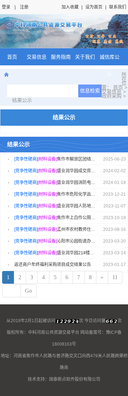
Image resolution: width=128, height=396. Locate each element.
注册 (24, 7)
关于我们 (85, 57)
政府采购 (112, 96)
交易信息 (37, 57)
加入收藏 (70, 7)
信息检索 (90, 90)
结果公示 (22, 100)
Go (28, 291)
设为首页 (93, 7)
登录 (6, 7)
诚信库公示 (109, 65)
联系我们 (117, 7)
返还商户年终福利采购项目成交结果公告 (52, 264)
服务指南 (61, 57)
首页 (12, 57)
